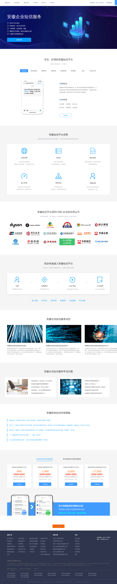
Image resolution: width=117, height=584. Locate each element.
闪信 (8, 554)
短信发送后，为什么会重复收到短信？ (41, 390)
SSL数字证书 (44, 538)
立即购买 (19, 484)
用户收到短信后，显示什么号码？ (40, 387)
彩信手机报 (21, 538)
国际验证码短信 (11, 546)
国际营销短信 (10, 551)
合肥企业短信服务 (11, 573)
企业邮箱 (43, 546)
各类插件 (63, 300)
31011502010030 (84, 582)
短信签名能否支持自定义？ (38, 393)
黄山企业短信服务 (25, 575)
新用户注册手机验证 (58, 538)
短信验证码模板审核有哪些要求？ (40, 384)
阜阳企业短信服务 (52, 575)
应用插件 (77, 546)
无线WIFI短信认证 (58, 541)
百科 (76, 554)
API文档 (44, 300)
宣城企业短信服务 (92, 575)
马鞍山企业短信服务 (65, 573)
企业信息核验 (33, 546)
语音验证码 (21, 546)
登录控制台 (109, 2)
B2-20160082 (69, 582)
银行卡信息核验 (33, 544)
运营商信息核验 (33, 541)
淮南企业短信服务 (52, 573)
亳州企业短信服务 (11, 577)
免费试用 (19, 40)
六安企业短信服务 (79, 575)
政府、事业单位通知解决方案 (61, 544)
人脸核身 (31, 549)
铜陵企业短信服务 (92, 573)
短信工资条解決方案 (58, 551)
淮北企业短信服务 (79, 573)
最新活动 (7, 2)
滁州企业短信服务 (38, 575)
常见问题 (82, 300)
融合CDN (43, 549)
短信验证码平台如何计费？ (92, 390)
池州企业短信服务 (25, 577)
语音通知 (20, 544)
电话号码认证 (21, 551)
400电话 (43, 544)
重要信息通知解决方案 (59, 549)
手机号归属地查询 (45, 554)
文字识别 (31, 551)
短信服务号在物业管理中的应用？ (94, 393)
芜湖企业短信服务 (25, 573)
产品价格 (35, 2)
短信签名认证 (21, 549)
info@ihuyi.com (104, 539)
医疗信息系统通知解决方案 (60, 546)
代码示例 (53, 300)
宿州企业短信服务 (65, 575)
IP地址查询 (43, 551)
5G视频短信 (21, 541)
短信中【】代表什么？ (91, 384)
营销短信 (9, 544)
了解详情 (65, 115)
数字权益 (43, 541)
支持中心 (43, 2)
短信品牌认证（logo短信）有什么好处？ (42, 381)
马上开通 (58, 526)
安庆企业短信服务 (11, 575)
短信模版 (77, 551)
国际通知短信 (10, 549)
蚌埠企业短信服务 (38, 573)
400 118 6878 (100, 2)
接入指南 (35, 300)
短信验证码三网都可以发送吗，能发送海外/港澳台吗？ (96, 387)
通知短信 (9, 541)
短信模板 (73, 300)
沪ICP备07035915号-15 (47, 582)
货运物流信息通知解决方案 (60, 554)
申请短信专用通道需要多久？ (92, 381)
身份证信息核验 (33, 538)
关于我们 (52, 2)
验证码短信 (10, 538)
